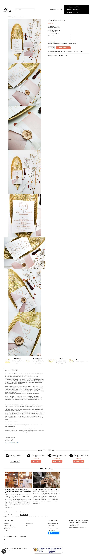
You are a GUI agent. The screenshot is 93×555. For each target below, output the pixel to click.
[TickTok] (4, 541)
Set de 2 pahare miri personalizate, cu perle (36, 456)
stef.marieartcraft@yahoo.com (14, 432)
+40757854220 (75, 525)
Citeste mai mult (8, 507)
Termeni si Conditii (8, 525)
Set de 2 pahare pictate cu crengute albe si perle (57, 456)
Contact (5, 530)
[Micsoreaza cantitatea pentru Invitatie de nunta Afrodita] (49, 47)
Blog (77, 12)
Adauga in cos (63, 47)
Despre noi (6, 523)
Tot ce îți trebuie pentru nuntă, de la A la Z (46, 490)
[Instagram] (4, 543)
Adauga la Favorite (53, 55)
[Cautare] (33, 10)
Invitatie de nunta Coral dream (14, 455)
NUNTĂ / (10, 17)
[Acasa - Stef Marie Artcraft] (8, 9)
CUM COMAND (71, 12)
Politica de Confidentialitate (43, 516)
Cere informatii (63, 55)
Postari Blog (46, 468)
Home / (6, 17)
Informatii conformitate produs (12, 442)
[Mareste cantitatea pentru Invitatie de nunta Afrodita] (53, 47)
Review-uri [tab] (14, 370)
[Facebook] (4, 539)
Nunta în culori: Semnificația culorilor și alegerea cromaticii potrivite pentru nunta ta (18, 491)
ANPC (27, 525)
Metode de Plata (29, 523)
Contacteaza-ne (54, 532)
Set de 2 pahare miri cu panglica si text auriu (78, 456)
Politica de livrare (7, 528)
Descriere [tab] (7, 370)
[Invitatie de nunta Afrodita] (24, 41)
